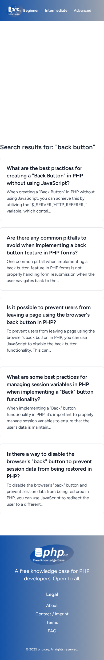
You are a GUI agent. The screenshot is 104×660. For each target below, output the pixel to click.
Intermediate (56, 10)
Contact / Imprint (52, 613)
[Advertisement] (52, 88)
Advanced (82, 10)
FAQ (52, 630)
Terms (52, 622)
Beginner (31, 10)
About (52, 605)
